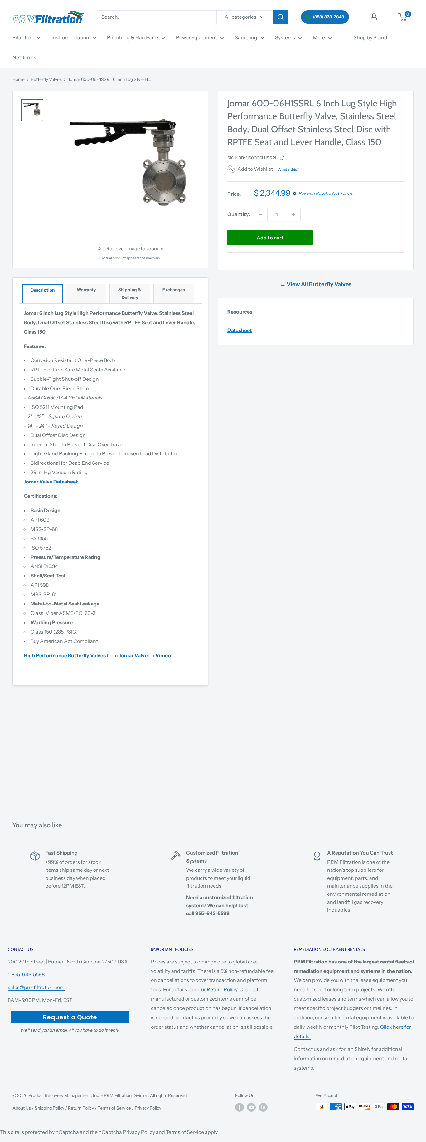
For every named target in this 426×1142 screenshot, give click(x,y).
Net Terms (24, 57)
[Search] (280, 17)
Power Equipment (196, 37)
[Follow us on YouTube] (251, 1107)
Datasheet (239, 330)
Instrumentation (70, 37)
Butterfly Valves (46, 79)
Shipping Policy (49, 1108)
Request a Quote (70, 1017)
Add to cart (270, 237)
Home (18, 79)
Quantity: (238, 214)
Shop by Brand (370, 37)
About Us (21, 1108)
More (319, 37)
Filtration (23, 37)
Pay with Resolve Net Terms (326, 193)
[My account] (374, 16)
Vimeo (163, 655)
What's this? (288, 169)
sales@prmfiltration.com (36, 987)
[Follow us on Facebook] (239, 1107)
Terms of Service (114, 1108)
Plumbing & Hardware (132, 37)
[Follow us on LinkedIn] (263, 1107)
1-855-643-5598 (26, 974)
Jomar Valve (133, 655)
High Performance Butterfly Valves (65, 655)
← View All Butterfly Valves (315, 284)
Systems (285, 37)
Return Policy (222, 989)
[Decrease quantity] (260, 214)
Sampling (246, 37)
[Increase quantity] (293, 214)
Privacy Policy (148, 1108)
